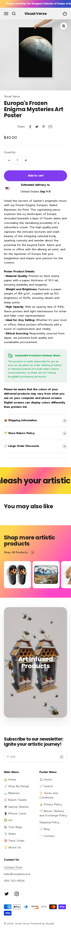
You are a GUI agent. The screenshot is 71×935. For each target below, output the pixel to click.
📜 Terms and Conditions (48, 795)
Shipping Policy (49, 822)
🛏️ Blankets (12, 793)
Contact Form (13, 867)
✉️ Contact (47, 836)
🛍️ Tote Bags (13, 827)
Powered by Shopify (42, 923)
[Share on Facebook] (30, 126)
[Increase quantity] (26, 160)
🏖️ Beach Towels (15, 800)
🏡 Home (10, 779)
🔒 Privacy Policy (50, 804)
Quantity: (10, 152)
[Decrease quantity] (9, 160)
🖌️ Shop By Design (16, 786)
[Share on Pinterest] (43, 126)
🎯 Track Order (14, 841)
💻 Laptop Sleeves (16, 807)
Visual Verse (12, 96)
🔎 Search (46, 786)
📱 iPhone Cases (15, 813)
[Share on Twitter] (37, 126)
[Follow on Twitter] (6, 894)
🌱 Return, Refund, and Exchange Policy (53, 813)
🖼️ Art (8, 820)
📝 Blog (44, 829)
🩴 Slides (10, 834)
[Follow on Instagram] (16, 894)
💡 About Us (12, 847)
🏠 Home (45, 779)
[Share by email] (50, 126)
